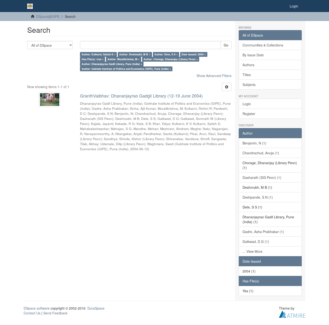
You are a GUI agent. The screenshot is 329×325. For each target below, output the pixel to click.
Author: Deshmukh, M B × (134, 54)
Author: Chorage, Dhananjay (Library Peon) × (171, 59)
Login (247, 103)
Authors (248, 64)
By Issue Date (253, 54)
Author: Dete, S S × (166, 54)
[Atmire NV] (292, 313)
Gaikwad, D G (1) (256, 241)
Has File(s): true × (93, 59)
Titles (247, 74)
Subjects (249, 84)
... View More (253, 251)
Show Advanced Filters (214, 75)
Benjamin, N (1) (254, 143)
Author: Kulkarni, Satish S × (98, 54)
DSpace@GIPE (47, 16)
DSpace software (37, 308)
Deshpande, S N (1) (258, 197)
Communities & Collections (263, 45)
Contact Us (32, 313)
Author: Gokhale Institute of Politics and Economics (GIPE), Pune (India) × (126, 69)
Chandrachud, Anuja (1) (261, 152)
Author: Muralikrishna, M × (123, 59)
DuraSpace (96, 308)
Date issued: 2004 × (194, 54)
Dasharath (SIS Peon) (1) (262, 177)
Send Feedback (55, 313)
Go (226, 45)
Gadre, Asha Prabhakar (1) (263, 231)
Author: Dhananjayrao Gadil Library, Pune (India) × (112, 64)
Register (249, 113)
